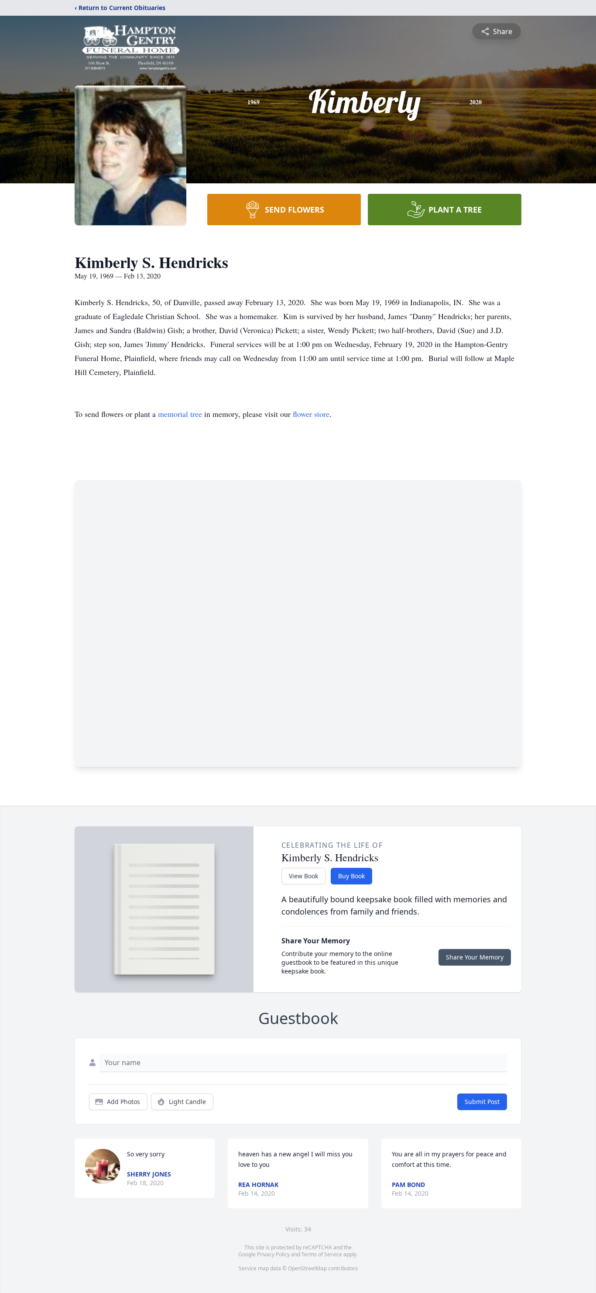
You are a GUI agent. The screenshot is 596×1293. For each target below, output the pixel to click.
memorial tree (180, 414)
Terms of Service (321, 1254)
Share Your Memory (475, 957)
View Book (303, 876)
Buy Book (351, 876)
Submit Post (482, 1101)
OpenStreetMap (307, 1268)
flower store (311, 414)
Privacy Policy (273, 1254)
